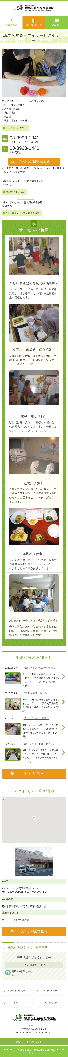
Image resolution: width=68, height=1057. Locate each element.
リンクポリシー (50, 990)
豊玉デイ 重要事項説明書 (15, 919)
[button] (34, 818)
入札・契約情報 (50, 1003)
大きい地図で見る (34, 931)
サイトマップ (17, 1003)
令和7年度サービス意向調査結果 (22, 213)
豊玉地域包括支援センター (34, 957)
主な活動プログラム (16, 128)
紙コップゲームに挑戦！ (36, 718)
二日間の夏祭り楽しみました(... (40, 693)
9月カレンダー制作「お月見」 (39, 744)
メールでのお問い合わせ (33, 161)
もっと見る (34, 773)
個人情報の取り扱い (17, 990)
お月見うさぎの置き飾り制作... (40, 667)
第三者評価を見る (15, 191)
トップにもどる (34, 1041)
